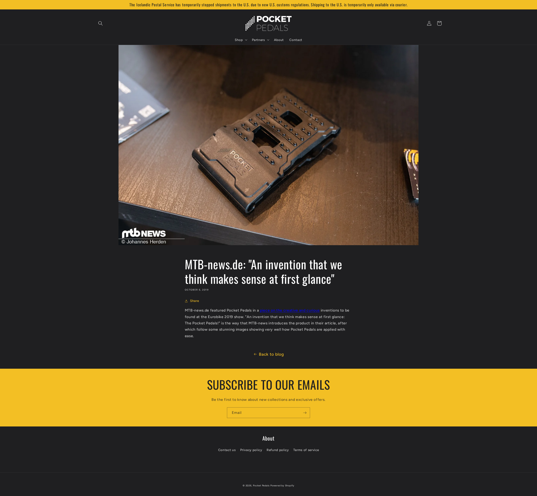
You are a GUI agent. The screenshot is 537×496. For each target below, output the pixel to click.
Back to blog (271, 354)
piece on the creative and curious (290, 310)
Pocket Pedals (261, 485)
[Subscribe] (305, 412)
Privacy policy (251, 450)
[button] (100, 23)
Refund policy (278, 450)
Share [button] (194, 301)
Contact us (227, 450)
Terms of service (306, 450)
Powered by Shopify (282, 485)
